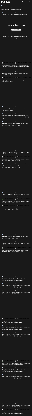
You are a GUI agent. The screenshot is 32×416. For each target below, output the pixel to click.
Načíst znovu (16, 29)
